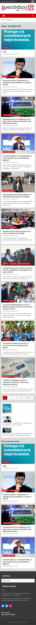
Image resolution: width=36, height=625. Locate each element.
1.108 (20, 398)
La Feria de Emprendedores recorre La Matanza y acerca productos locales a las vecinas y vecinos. (18, 307)
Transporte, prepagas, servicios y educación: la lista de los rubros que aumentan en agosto (16, 382)
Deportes (6, 76)
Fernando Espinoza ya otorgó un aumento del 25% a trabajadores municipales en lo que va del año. (18, 270)
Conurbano (6, 227)
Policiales (17, 115)
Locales (5, 47)
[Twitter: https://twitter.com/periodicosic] (6, 605)
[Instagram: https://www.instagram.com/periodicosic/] (10, 605)
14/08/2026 (6, 54)
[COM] (18, 39)
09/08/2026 (6, 87)
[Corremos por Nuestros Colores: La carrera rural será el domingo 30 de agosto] (18, 331)
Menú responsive (33, 1)
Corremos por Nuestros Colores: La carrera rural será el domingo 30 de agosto (15, 345)
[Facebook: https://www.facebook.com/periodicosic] (2, 605)
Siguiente (28, 398)
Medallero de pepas (24, 263)
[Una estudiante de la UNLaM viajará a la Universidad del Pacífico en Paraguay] (18, 182)
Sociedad (17, 376)
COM (4, 52)
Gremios (5, 263)
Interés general (15, 76)
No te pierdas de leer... (11, 441)
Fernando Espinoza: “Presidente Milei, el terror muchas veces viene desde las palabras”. (17, 158)
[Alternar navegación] (3, 16)
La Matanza (13, 263)
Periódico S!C (14, 54)
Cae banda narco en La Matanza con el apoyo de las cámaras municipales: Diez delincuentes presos (17, 121)
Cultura (5, 190)
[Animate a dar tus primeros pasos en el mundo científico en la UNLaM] (18, 219)
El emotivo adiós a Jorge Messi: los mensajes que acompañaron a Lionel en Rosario (17, 83)
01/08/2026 (6, 386)
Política (12, 152)
